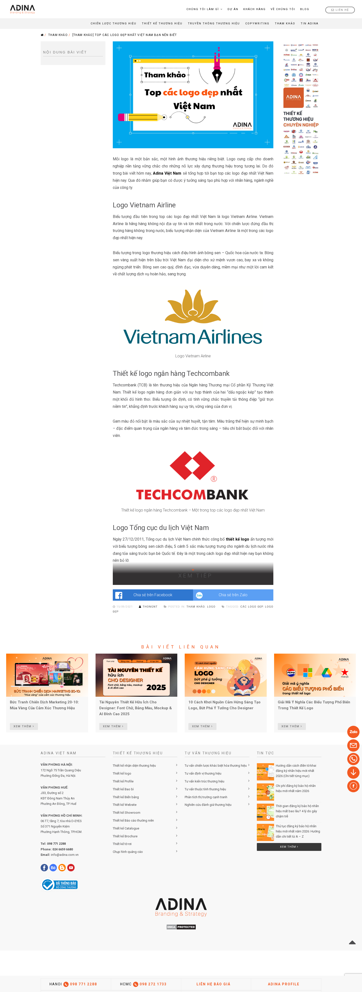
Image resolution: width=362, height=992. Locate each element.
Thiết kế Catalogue (126, 828)
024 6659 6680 (62, 849)
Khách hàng (254, 9)
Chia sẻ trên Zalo (233, 595)
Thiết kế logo (122, 773)
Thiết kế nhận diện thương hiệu (134, 765)
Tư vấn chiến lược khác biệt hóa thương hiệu (216, 765)
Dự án (233, 9)
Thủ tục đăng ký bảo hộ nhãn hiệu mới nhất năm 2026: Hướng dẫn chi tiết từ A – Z (298, 831)
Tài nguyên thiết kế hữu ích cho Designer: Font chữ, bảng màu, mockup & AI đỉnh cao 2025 (135, 708)
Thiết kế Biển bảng (126, 797)
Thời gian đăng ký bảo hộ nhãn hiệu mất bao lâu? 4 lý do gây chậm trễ (297, 811)
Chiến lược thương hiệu (113, 23)
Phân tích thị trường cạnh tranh (206, 797)
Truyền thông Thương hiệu (214, 23)
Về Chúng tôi (283, 9)
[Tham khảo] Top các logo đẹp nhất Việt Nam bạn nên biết (124, 35)
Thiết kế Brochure (125, 836)
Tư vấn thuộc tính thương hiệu (205, 789)
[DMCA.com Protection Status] (181, 926)
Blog (304, 9)
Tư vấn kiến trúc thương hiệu (204, 781)
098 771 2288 (56, 843)
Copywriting (257, 23)
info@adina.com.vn (65, 855)
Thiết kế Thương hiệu (162, 23)
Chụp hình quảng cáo (128, 852)
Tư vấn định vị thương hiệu (203, 773)
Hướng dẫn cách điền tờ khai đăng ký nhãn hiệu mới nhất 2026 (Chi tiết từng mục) (296, 771)
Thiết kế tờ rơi (122, 844)
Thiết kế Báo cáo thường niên (133, 820)
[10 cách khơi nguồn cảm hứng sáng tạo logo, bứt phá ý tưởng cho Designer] (226, 675)
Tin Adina (309, 23)
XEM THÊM (23, 726)
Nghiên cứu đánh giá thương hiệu (208, 805)
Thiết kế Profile (123, 781)
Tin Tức (266, 753)
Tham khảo (285, 23)
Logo (211, 606)
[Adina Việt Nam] (21, 9)
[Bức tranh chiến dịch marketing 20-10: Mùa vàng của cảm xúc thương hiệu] (47, 675)
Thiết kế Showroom (126, 812)
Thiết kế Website (124, 805)
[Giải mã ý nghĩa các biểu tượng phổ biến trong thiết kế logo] (315, 675)
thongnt (150, 606)
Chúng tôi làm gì (202, 9)
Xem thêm (288, 846)
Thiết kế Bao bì (123, 789)
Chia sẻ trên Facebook (152, 595)
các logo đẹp (251, 606)
